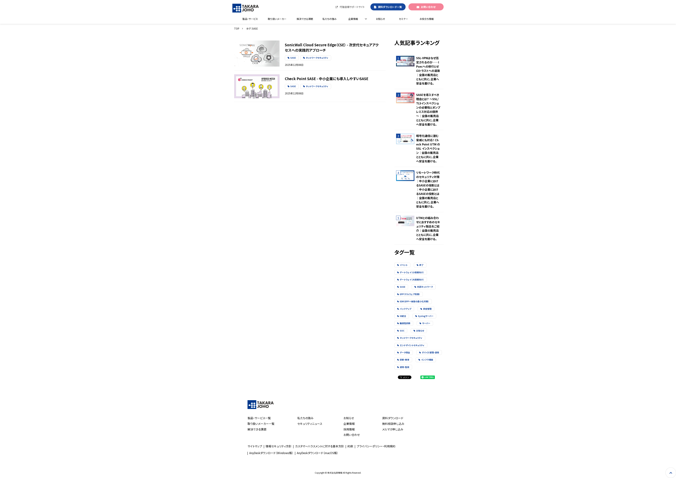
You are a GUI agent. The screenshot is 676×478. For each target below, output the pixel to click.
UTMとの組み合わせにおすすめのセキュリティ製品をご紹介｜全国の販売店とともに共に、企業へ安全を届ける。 (428, 228)
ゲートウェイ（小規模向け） (412, 272)
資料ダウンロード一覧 (390, 7)
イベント (404, 264)
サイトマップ (255, 446)
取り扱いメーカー (277, 19)
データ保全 (405, 352)
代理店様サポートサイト (352, 7)
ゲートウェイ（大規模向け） (412, 279)
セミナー (403, 19)
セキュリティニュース (309, 423)
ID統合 (403, 315)
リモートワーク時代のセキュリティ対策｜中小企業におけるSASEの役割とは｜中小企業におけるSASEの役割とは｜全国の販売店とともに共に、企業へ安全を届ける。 (428, 189)
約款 (350, 446)
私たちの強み (330, 19)
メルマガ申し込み (392, 429)
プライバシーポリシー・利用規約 (376, 446)
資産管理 (427, 308)
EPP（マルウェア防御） (410, 294)
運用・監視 (404, 366)
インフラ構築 (427, 359)
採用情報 (349, 429)
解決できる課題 (305, 19)
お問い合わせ (428, 7)
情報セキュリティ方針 (279, 446)
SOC (402, 330)
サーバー (426, 323)
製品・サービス (250, 19)
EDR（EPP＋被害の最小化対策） (414, 301)
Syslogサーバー (425, 315)
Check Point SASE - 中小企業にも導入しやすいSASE (326, 78)
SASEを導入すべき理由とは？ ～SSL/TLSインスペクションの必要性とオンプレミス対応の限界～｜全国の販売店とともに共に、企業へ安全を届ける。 (428, 109)
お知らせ (380, 19)
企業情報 (353, 19)
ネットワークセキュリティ (317, 57)
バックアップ (405, 308)
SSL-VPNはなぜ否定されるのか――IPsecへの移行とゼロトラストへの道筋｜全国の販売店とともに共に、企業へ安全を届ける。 (428, 70)
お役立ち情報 (427, 19)
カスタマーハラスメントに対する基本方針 (319, 446)
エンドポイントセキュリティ (412, 345)
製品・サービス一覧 (259, 418)
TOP (236, 28)
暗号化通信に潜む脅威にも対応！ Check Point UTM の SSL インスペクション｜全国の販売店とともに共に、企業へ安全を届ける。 (428, 148)
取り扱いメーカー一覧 (261, 423)
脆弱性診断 (405, 323)
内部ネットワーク (425, 286)
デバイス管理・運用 (430, 352)
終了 (421, 264)
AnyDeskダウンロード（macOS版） (317, 453)
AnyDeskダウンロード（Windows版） (271, 453)
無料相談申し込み (393, 423)
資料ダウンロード (392, 418)
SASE (293, 57)
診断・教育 (404, 359)
